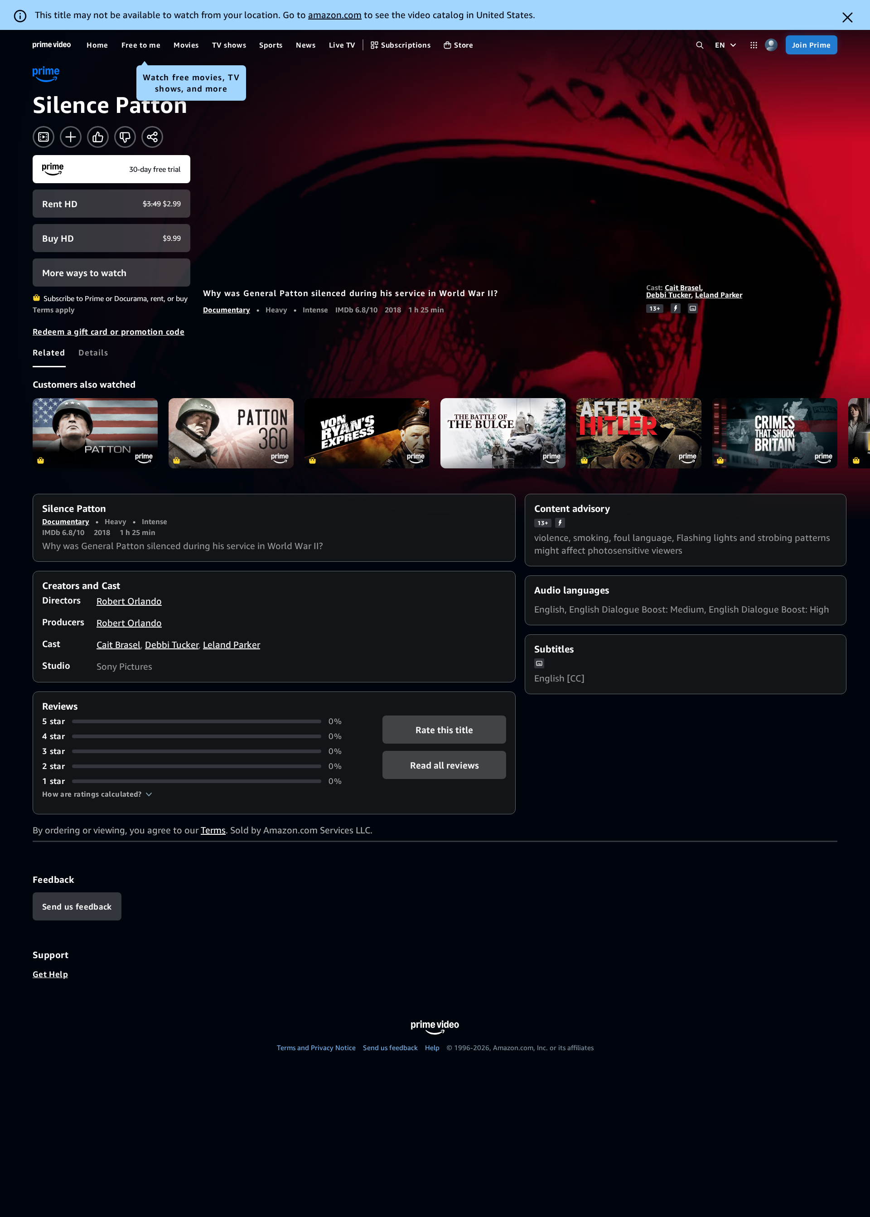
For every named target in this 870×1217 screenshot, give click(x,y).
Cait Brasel (683, 287)
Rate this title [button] (444, 730)
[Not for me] (125, 137)
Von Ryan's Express (367, 433)
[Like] (98, 137)
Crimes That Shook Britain (774, 433)
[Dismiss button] (847, 17)
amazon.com (335, 15)
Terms (213, 830)
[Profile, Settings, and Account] (771, 45)
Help (432, 1047)
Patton (95, 433)
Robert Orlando (129, 601)
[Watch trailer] (43, 137)
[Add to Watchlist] (71, 137)
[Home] (52, 45)
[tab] (49, 352)
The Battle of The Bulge (503, 433)
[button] (97, 794)
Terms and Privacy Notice (316, 1047)
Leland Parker (718, 294)
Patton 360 (231, 433)
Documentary (226, 309)
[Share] (152, 137)
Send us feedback (390, 1047)
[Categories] (754, 45)
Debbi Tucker (668, 294)
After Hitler (638, 433)
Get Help (50, 974)
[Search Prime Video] (700, 45)
